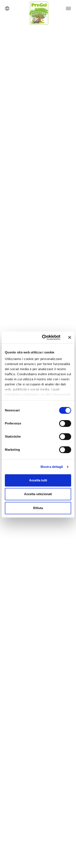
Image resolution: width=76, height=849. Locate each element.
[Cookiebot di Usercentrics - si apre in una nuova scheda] (44, 337)
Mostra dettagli (52, 466)
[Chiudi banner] (69, 337)
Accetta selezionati (38, 494)
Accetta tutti (38, 480)
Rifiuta (38, 508)
